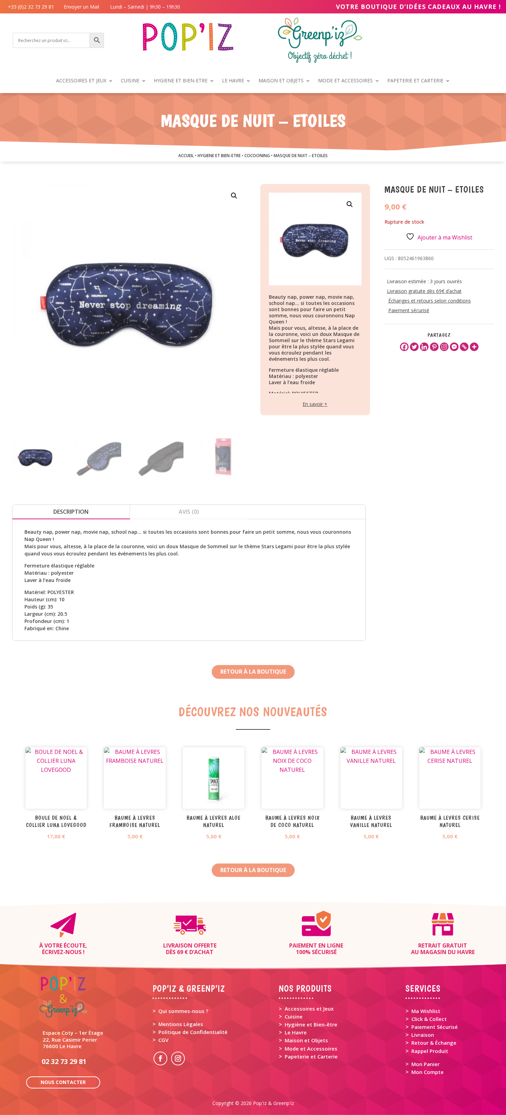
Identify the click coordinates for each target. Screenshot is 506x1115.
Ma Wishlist (425, 1010)
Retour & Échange (433, 1042)
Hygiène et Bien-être (311, 1024)
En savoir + (315, 404)
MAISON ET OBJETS (281, 81)
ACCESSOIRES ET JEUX (81, 81)
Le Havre (296, 1032)
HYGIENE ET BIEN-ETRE (181, 81)
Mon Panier (425, 1064)
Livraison (422, 1034)
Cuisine (294, 1016)
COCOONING (257, 155)
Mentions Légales (180, 1024)
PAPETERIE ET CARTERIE (415, 81)
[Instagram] (444, 346)
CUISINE (130, 81)
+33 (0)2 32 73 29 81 (32, 6)
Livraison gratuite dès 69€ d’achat (424, 291)
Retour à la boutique (253, 671)
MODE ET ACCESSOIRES (345, 81)
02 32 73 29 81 (64, 1061)
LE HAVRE (233, 81)
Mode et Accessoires (311, 1048)
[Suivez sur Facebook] (160, 1058)
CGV (163, 1039)
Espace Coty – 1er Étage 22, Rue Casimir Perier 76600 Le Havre (73, 1039)
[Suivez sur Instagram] (178, 1058)
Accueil (186, 155)
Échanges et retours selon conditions (429, 300)
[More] (474, 346)
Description (70, 511)
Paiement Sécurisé (434, 1026)
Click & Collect (429, 1018)
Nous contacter (63, 1082)
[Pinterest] (434, 346)
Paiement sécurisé (408, 310)
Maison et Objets (306, 1040)
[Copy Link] (464, 346)
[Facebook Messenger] (454, 346)
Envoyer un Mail (81, 6)
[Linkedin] (424, 346)
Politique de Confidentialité (193, 1032)
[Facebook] (404, 346)
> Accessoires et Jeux (306, 1008)
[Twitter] (414, 346)
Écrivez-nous (62, 952)
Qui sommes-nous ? (183, 1010)
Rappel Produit (429, 1050)
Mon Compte (427, 1071)
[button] (234, 196)
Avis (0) (189, 511)
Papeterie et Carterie (311, 1056)
